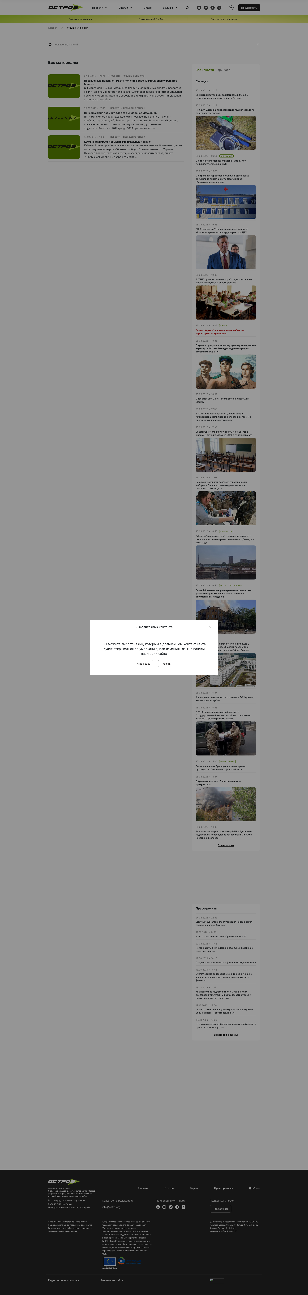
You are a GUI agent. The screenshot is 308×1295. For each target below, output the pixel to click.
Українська (143, 663)
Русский (166, 663)
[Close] (210, 627)
